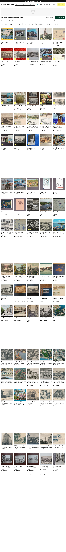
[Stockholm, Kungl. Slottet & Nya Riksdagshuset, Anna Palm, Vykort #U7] (33, 119)
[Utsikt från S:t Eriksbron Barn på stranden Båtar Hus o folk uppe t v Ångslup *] (59, 374)
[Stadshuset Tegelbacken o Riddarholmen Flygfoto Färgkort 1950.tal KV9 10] (20, 355)
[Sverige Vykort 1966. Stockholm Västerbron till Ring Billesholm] (59, 225)
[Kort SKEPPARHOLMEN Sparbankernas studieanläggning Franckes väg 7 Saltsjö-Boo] (7, 34)
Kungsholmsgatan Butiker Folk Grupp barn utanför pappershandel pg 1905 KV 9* (59, 402)
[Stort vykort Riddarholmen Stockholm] (46, 140)
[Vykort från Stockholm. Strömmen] (46, 204)
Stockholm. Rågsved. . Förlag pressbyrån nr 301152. (19, 467)
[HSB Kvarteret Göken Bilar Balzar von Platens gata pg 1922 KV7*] (20, 439)
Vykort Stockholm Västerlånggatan (57, 467)
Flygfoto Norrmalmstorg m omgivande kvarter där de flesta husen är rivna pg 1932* (32, 362)
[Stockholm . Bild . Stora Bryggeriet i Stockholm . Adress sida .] (59, 290)
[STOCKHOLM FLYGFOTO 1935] (59, 54)
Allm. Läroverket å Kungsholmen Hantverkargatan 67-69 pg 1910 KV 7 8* (33, 402)
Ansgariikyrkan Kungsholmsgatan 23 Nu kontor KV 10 (6, 446)
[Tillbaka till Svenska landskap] (1, 21)
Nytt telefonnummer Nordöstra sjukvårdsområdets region (58, 191)
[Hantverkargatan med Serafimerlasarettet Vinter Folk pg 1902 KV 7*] (7, 395)
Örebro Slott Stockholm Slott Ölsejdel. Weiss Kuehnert (58, 127)
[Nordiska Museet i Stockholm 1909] (33, 269)
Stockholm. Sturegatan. (6, 317)
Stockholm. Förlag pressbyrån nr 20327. (5, 467)
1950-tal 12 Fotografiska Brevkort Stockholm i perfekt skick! (19, 41)
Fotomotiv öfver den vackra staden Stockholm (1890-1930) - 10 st (7, 233)
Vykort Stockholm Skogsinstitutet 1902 (44, 467)
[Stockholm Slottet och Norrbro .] (7, 119)
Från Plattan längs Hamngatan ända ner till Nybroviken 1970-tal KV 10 (59, 362)
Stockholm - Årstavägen (6, 297)
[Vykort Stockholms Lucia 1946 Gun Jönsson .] (33, 140)
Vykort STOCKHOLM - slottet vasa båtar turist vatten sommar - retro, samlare (19, 191)
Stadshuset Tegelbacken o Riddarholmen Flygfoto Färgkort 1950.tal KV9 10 (20, 362)
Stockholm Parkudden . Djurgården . (6, 277)
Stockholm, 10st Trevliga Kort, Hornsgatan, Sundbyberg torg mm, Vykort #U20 (58, 106)
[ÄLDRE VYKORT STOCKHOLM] (33, 34)
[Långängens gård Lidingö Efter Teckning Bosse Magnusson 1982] (20, 204)
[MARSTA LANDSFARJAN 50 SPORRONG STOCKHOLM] (20, 98)
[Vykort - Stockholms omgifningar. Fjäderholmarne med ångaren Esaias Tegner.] (46, 269)
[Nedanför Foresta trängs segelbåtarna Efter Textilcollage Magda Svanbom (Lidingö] (7, 204)
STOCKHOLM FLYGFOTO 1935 (58, 62)
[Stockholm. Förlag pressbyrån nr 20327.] (7, 459)
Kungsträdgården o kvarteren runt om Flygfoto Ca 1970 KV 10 (46, 362)
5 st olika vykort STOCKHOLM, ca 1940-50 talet (32, 212)
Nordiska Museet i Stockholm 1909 (31, 277)
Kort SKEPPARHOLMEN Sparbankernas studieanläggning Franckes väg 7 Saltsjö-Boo (6, 41)
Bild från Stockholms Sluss (32, 61)
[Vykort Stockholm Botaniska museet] (20, 140)
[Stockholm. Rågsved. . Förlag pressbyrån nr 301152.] (20, 459)
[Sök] (30, 4)
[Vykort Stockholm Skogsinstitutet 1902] (46, 459)
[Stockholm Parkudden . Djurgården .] (7, 269)
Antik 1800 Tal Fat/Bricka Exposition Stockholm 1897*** (19, 298)
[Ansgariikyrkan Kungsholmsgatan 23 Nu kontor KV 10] (7, 439)
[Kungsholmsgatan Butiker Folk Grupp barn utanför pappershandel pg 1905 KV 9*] (59, 395)
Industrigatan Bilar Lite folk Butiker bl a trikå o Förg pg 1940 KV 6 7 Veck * (45, 446)
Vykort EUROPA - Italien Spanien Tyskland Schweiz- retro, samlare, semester (7, 191)
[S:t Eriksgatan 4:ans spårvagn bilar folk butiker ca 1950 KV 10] (33, 374)
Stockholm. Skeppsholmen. (20, 317)
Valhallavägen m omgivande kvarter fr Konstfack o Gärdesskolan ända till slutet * (20, 382)
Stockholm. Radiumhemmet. (46, 317)
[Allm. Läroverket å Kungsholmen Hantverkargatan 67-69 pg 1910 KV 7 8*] (33, 395)
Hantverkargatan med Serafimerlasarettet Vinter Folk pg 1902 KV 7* (6, 402)
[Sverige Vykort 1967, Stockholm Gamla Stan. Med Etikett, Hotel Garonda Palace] (20, 225)
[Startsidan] (10, 4)
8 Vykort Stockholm (18, 401)
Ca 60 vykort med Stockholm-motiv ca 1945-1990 (58, 147)
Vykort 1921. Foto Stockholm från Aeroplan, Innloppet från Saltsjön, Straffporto (58, 212)
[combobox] (23, 4)
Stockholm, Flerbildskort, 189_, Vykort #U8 (19, 127)
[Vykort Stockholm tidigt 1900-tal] (33, 290)
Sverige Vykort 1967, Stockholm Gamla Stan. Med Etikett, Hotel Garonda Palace (20, 233)
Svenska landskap (7, 20)
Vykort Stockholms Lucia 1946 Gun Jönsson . (32, 147)
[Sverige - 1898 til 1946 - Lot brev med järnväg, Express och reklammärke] (59, 34)
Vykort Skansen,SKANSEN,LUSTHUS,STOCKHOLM (46, 106)
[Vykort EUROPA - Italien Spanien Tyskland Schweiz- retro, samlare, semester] (7, 184)
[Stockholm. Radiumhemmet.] (46, 311)
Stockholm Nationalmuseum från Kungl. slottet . (20, 277)
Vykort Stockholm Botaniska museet (20, 147)
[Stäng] (65, 1)
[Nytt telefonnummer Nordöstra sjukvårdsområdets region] (59, 184)
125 (41, 474)
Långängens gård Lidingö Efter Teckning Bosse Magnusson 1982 (19, 212)
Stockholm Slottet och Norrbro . (6, 127)
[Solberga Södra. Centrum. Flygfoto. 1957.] (33, 225)
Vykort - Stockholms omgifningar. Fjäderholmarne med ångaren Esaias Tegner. (45, 277)
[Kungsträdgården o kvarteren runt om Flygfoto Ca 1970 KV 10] (46, 355)
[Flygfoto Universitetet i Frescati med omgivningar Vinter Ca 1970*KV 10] (7, 374)
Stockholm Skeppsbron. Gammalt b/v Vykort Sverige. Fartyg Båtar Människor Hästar (45, 233)
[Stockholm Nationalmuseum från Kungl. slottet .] (20, 269)
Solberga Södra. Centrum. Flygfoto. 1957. (32, 233)
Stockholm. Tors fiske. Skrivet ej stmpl (45, 298)
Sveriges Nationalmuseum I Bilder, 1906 (59, 277)
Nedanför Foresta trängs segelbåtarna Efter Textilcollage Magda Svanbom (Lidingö (6, 212)
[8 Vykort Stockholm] (20, 395)
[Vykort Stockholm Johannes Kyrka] (46, 34)
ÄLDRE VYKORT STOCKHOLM (30, 41)
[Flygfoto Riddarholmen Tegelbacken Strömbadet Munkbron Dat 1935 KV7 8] (7, 355)
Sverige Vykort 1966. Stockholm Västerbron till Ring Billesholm (58, 233)
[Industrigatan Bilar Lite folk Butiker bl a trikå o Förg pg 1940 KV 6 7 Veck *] (46, 439)
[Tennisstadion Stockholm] (46, 54)
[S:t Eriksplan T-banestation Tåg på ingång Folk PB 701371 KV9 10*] (46, 374)
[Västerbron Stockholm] (7, 98)
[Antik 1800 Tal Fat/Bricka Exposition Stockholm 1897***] (20, 290)
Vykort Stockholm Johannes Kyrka (46, 41)
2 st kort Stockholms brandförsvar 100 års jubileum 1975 (5, 147)
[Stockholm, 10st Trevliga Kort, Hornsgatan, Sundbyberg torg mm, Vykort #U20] (59, 98)
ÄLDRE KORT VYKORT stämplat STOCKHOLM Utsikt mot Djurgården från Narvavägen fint (6, 62)
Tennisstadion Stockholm (45, 61)
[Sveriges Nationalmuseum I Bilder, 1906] (59, 269)
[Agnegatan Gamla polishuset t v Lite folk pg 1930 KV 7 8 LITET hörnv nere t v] (33, 439)
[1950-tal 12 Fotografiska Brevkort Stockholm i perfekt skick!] (20, 34)
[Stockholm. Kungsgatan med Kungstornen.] (33, 311)
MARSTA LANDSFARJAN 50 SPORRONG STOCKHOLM (20, 106)
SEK (41, 4)
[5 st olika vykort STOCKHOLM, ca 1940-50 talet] (33, 204)
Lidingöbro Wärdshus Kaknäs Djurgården (31, 191)
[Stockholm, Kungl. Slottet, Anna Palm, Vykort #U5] (46, 119)
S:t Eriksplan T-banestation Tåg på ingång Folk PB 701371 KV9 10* (46, 382)
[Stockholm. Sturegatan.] (7, 311)
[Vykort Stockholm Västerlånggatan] (59, 459)
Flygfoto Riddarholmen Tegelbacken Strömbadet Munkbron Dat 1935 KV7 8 (6, 362)
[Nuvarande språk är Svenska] (37, 4)
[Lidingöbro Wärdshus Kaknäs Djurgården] (33, 184)
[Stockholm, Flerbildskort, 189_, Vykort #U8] (20, 119)
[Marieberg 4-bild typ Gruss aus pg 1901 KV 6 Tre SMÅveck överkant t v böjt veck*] (59, 439)
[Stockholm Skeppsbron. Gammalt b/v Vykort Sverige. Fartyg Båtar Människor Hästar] (46, 225)
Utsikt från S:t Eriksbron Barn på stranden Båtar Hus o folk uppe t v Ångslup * (59, 382)
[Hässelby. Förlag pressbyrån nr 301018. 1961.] (33, 459)
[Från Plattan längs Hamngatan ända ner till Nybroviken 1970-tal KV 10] (59, 355)
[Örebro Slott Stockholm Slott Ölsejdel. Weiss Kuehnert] (59, 119)
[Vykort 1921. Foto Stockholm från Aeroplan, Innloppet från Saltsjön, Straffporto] (59, 204)
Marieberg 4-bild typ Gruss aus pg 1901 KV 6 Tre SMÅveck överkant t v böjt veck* (59, 446)
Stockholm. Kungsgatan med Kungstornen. (32, 318)
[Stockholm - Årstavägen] (7, 290)
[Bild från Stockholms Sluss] (33, 54)
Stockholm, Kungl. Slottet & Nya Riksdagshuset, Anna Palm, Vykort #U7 (33, 127)
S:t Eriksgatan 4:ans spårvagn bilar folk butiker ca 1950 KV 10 (32, 382)
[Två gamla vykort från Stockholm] (33, 98)
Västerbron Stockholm (5, 105)
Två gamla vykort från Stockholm (31, 106)
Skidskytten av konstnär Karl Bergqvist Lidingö (45, 191)
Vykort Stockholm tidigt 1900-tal (32, 298)
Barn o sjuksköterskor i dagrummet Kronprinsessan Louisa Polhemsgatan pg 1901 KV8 (46, 402)
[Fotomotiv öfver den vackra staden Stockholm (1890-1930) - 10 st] (7, 225)
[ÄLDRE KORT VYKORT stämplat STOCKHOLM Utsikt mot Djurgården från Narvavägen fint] (7, 54)
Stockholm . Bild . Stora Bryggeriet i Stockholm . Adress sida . (58, 298)
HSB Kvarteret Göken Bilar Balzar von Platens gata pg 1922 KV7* (20, 446)
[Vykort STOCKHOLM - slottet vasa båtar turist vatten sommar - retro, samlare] (20, 184)
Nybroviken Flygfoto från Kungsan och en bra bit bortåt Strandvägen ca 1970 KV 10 (58, 318)
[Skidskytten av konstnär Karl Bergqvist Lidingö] (46, 184)
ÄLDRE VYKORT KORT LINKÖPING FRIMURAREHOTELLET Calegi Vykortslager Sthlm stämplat (19, 62)
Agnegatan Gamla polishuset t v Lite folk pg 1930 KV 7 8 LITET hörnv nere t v (32, 446)
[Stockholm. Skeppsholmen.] (20, 311)
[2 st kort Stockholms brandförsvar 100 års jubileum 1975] (7, 140)
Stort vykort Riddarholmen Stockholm (45, 147)
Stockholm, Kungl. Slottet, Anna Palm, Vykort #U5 (45, 127)
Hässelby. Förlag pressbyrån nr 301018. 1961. (32, 467)
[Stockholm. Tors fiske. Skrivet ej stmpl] (46, 290)
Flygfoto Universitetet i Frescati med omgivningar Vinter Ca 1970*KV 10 (6, 382)
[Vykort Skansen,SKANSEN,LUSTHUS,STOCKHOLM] (46, 98)
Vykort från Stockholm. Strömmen (45, 212)
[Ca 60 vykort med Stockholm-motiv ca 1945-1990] (59, 140)
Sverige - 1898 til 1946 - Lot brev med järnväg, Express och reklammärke (58, 41)
